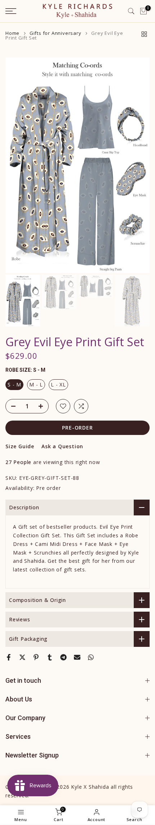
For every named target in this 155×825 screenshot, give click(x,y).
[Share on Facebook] (8, 657)
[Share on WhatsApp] (91, 657)
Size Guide (19, 446)
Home (12, 33)
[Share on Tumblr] (49, 657)
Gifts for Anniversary (55, 33)
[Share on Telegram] (63, 657)
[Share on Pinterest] (36, 657)
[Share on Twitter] (22, 657)
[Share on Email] (77, 657)
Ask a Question (62, 446)
